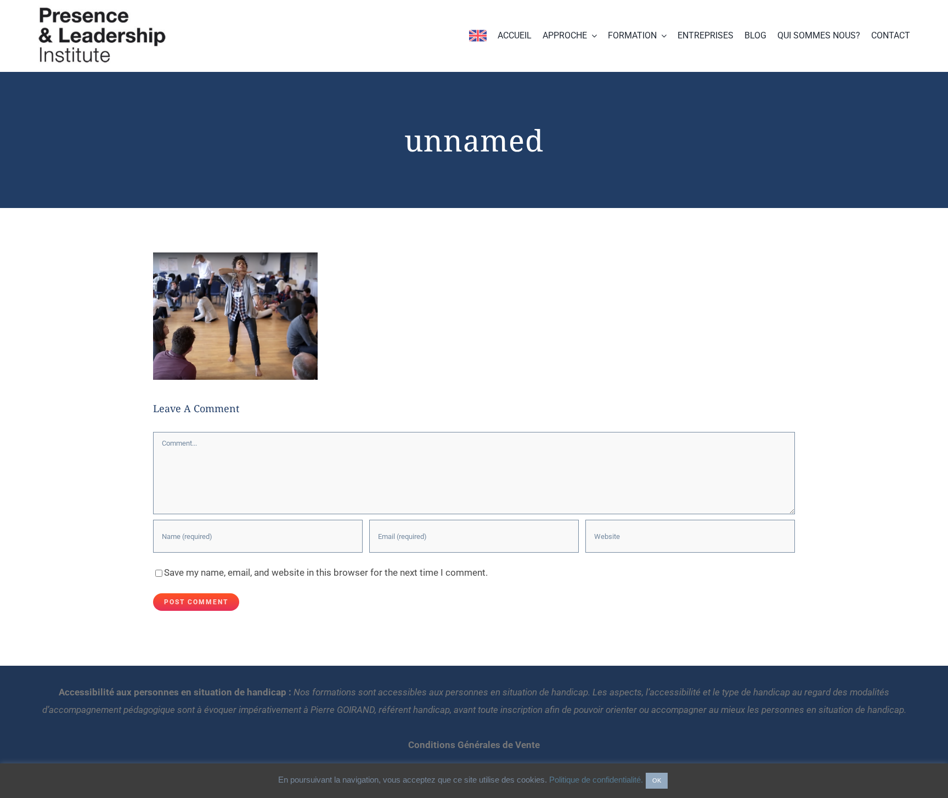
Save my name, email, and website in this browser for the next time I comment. (326, 572)
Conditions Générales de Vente (474, 744)
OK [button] (656, 780)
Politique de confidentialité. (596, 779)
